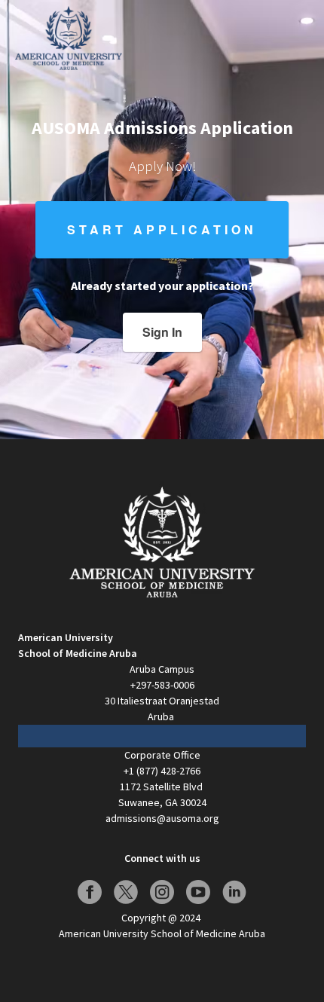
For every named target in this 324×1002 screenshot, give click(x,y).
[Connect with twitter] (126, 892)
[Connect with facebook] (90, 892)
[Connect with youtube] (198, 892)
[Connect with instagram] (162, 892)
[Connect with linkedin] (234, 892)
